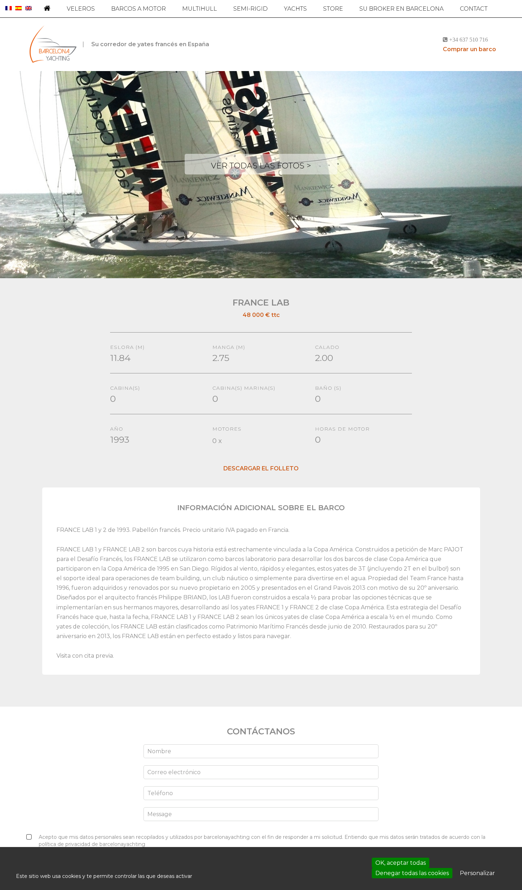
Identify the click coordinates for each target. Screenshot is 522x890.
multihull (199, 8)
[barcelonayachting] (52, 44)
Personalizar (477, 873)
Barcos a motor (138, 8)
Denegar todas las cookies (412, 873)
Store (333, 8)
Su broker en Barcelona (401, 8)
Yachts (295, 8)
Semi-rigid (250, 8)
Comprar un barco (469, 49)
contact (474, 8)
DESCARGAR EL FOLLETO (261, 468)
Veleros (81, 8)
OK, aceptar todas (400, 862)
